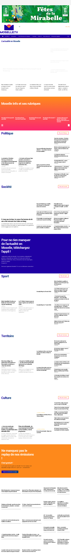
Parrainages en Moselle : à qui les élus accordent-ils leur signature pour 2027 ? (61, 175)
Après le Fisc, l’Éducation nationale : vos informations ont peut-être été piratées (31, 490)
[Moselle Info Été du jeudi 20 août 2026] (7, 111)
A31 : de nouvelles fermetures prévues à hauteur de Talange (49, 516)
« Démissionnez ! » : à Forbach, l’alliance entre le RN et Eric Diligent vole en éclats (61, 168)
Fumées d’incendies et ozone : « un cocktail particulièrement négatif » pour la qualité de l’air (31, 536)
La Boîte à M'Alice (41, 412)
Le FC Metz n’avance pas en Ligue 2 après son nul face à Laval (26, 302)
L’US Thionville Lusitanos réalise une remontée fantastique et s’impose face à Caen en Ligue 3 (63, 541)
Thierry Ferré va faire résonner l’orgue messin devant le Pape (61, 408)
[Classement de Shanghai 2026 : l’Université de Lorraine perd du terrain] (50, 484)
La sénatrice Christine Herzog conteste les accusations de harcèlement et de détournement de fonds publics (9, 161)
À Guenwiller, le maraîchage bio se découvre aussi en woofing (44, 219)
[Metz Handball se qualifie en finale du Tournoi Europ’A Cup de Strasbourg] (7, 80)
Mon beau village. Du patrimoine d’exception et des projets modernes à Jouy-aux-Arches (8, 363)
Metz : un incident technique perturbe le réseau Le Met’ (62, 529)
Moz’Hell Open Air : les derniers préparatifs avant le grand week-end (61, 424)
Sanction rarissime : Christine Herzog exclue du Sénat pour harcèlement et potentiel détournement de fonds (61, 140)
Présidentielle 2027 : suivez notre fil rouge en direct (60, 161)
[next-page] (69, 125)
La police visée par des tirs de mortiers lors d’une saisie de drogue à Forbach (10, 550)
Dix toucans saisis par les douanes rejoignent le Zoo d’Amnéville (60, 342)
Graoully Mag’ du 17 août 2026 (44, 305)
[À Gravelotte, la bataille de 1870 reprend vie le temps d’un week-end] (50, 523)
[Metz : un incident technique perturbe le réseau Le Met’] (63, 523)
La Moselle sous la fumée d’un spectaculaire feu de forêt (63, 516)
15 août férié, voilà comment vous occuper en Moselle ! (61, 403)
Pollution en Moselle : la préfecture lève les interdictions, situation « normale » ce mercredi (10, 506)
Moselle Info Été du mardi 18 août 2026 (35, 118)
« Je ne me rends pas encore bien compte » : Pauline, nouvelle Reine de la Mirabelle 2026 (9, 428)
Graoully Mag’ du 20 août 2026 (44, 291)
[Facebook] (61, 1)
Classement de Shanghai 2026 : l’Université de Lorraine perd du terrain (50, 489)
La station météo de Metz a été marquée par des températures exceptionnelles (61, 363)
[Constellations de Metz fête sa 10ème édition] (44, 406)
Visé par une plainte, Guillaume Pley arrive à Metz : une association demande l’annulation (61, 220)
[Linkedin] (68, 4)
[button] (68, 36)
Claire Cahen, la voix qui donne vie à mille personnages (61, 418)
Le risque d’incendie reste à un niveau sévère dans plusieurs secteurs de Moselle (44, 369)
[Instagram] (64, 1)
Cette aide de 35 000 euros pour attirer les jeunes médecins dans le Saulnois (44, 213)
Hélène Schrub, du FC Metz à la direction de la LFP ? (61, 322)
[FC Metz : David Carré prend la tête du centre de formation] (31, 499)
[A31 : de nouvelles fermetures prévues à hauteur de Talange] (50, 511)
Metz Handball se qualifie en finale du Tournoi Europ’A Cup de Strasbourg (61, 283)
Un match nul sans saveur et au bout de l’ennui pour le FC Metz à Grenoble (49, 541)
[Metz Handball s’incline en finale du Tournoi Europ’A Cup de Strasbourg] (25, 58)
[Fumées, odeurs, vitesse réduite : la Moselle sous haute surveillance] (50, 498)
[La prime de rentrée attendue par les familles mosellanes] (11, 514)
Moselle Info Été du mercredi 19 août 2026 (20, 118)
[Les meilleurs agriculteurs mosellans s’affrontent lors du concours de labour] (63, 498)
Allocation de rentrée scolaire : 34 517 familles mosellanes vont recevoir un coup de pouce (63, 490)
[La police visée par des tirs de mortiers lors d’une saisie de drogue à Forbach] (11, 544)
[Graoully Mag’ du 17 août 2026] (44, 298)
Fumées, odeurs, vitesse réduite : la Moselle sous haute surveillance (49, 503)
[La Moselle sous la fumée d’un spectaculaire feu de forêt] (63, 511)
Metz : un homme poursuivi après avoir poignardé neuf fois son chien (31, 520)
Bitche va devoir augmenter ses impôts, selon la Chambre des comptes (62, 148)
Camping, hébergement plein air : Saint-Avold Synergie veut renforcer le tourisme (63, 119)
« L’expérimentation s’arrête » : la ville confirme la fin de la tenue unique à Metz (62, 228)
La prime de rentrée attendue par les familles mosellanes (44, 227)
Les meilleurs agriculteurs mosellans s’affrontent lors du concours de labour (62, 504)
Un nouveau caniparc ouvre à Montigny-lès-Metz (61, 349)
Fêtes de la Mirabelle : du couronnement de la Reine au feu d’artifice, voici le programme (25, 428)
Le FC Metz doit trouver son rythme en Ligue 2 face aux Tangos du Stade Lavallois (61, 290)
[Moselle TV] (9, 28)
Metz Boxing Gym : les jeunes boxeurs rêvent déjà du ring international (10, 490)
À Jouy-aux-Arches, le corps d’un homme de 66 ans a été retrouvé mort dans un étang (16, 220)
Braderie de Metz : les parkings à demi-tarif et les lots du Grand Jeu (31, 550)
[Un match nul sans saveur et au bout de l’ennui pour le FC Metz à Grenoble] (50, 536)
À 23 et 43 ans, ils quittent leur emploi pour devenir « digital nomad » (61, 213)
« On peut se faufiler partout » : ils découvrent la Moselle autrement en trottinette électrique (26, 363)
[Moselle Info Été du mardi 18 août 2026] (35, 111)
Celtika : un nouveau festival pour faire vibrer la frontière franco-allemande (61, 413)
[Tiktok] (68, 1)
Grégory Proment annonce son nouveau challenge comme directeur (61, 315)
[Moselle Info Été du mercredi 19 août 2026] (21, 111)
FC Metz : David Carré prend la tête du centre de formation (31, 505)
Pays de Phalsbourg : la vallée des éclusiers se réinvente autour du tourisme (43, 205)
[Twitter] (66, 1)
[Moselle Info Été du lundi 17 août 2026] (49, 111)
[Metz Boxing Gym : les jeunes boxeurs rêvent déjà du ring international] (11, 484)
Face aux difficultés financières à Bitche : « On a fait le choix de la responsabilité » (44, 150)
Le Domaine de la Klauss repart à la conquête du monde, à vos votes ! (61, 377)
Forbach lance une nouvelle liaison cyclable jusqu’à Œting (61, 370)
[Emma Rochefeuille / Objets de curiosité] (44, 423)
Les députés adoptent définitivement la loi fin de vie (61, 155)
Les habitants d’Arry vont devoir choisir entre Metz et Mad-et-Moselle (35, 86)
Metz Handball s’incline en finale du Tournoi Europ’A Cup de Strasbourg (8, 302)
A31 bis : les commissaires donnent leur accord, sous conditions (60, 356)
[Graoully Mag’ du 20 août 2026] (44, 285)
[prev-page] (2, 125)
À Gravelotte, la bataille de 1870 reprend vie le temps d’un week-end (49, 529)
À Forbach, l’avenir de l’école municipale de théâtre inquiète (61, 429)
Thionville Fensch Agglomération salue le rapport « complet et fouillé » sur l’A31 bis (61, 206)
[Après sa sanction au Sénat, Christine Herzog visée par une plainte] (44, 158)
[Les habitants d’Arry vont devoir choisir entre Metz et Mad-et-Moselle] (35, 80)
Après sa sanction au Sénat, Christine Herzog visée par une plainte (44, 166)
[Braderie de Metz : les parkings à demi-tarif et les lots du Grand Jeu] (31, 544)
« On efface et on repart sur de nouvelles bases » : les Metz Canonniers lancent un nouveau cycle (62, 307)
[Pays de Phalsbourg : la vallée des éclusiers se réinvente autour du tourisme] (44, 196)
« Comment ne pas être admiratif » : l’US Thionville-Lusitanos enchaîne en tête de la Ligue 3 (61, 298)
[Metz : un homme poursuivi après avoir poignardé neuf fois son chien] (31, 514)
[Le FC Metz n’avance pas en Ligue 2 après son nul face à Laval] (59, 58)
